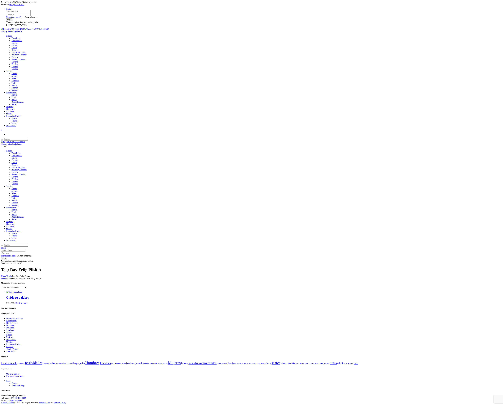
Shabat (14, 73)
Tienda (9, 276)
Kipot (14, 78)
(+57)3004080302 (16, 4)
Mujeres (9, 107)
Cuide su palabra (17, 297)
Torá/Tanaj (16, 38)
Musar (14, 48)
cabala (13, 363)
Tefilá (333, 363)
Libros (9, 36)
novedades (209, 363)
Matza (14, 118)
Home (3, 276)
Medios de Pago (18, 385)
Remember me (31, 17)
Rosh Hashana (18, 102)
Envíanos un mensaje (15, 376)
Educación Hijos (18, 52)
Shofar (14, 85)
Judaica (9, 71)
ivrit (112, 363)
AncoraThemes (7, 403)
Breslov (15, 64)
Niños (198, 363)
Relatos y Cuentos (19, 55)
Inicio (3, 278)
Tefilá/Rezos (17, 40)
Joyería (14, 76)
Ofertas (9, 114)
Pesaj (14, 97)
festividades (33, 363)
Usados (15, 69)
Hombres (10, 109)
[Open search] (2, 139)
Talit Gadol (299, 363)
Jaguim (118, 363)
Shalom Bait (286, 363)
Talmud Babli (313, 363)
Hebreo (15, 57)
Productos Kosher (13, 116)
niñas (191, 363)
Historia (15, 62)
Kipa (150, 363)
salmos (268, 363)
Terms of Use (44, 403)
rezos (262, 363)
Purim (14, 99)
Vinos (14, 123)
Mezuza (15, 90)
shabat (276, 363)
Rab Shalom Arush (254, 363)
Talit (13, 83)
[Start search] (2, 245)
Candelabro (21, 363)
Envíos (14, 383)
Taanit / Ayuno (12, 349)
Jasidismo (10, 330)
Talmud (15, 66)
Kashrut (15, 50)
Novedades (11, 125)
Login (8, 9)
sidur (293, 363)
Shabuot (9, 346)
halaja (52, 363)
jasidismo (130, 363)
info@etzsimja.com (15, 400)
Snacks (14, 121)
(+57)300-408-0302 (17, 398)
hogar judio (79, 363)
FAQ (8, 381)
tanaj (321, 363)
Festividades (11, 92)
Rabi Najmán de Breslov (240, 363)
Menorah (15, 81)
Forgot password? (13, 17)
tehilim (341, 363)
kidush (145, 363)
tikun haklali (349, 363)
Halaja (14, 43)
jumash (139, 363)
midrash (165, 363)
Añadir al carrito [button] (21, 303)
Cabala (14, 45)
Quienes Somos (12, 374)
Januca (14, 95)
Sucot (14, 104)
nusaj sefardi (222, 363)
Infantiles (10, 111)
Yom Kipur (11, 351)
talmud (305, 363)
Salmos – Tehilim (19, 59)
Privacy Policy (60, 403)
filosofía (46, 363)
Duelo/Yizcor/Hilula (14, 318)
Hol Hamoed (11, 323)
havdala (58, 363)
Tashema (326, 363)
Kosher (15, 88)
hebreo (63, 363)
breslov (5, 363)
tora (356, 363)
